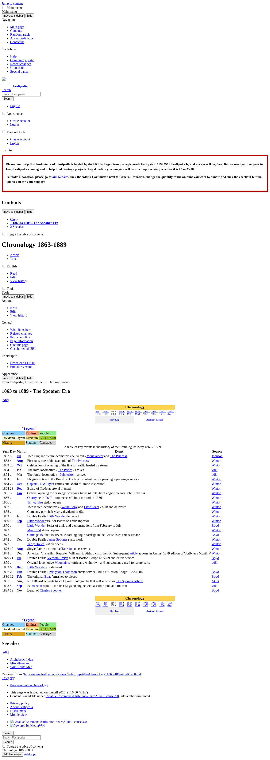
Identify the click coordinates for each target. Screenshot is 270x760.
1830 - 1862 (106, 412)
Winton (216, 460)
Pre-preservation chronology (29, 685)
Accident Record (154, 419)
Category (8, 678)
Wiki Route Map (21, 667)
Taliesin (66, 548)
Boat (47, 576)
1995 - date (170, 412)
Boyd (215, 525)
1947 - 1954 (138, 412)
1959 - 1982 (154, 412)
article (134, 553)
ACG (215, 581)
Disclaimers (18, 711)
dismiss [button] (7, 150)
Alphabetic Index (21, 659)
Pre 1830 (98, 412)
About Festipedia (21, 707)
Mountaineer (94, 456)
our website (60, 177)
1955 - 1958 (146, 412)
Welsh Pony (69, 507)
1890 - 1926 (122, 412)
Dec (19, 488)
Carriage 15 (35, 535)
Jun (19, 572)
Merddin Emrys (57, 558)
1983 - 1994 (162, 412)
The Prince (65, 470)
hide (29, 15)
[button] (4, 7)
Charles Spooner (51, 590)
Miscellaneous (19, 663)
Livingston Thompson (62, 572)
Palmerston (67, 474)
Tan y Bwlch (36, 544)
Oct (19, 465)
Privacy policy (19, 703)
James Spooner (57, 539)
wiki (214, 470)
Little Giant (91, 507)
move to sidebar (13, 15)
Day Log (114, 419)
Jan (19, 493)
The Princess (118, 456)
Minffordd (34, 530)
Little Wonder (56, 516)
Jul (19, 456)
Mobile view (18, 714)
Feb (19, 576)
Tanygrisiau (35, 502)
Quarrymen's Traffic (40, 498)
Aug (20, 460)
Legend (29, 428)
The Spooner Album (129, 581)
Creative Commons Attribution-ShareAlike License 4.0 (82, 696)
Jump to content (12, 3)
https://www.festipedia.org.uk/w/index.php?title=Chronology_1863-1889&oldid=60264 (82, 674)
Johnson (217, 456)
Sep (19, 521)
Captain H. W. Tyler (40, 484)
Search (7, 98)
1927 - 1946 (130, 412)
